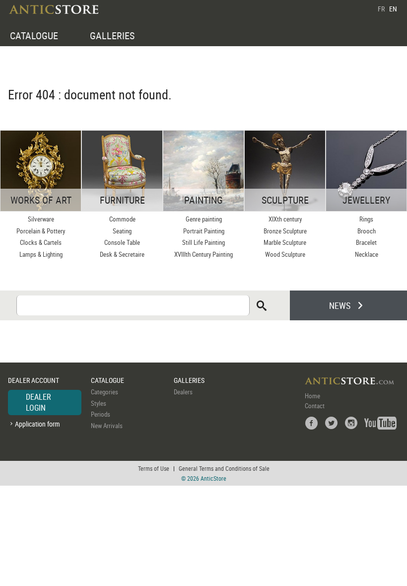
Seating (122, 230)
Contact (315, 405)
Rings (366, 219)
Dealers (183, 391)
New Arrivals (107, 425)
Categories (104, 391)
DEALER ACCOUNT (33, 380)
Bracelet (366, 242)
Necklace (366, 254)
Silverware (41, 219)
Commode (122, 219)
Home (312, 395)
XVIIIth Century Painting (203, 254)
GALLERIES (112, 35)
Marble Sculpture (285, 242)
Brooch (366, 230)
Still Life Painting (203, 242)
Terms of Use (153, 468)
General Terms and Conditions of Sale (224, 468)
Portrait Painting (203, 230)
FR (381, 8)
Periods (100, 414)
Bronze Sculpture (285, 230)
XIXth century (285, 219)
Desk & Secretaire (122, 254)
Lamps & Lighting (41, 254)
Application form (37, 424)
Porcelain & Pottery (40, 230)
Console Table (122, 242)
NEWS (339, 305)
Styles (98, 403)
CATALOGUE (34, 35)
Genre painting (204, 219)
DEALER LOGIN (38, 402)
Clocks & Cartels (41, 242)
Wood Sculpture (285, 254)
